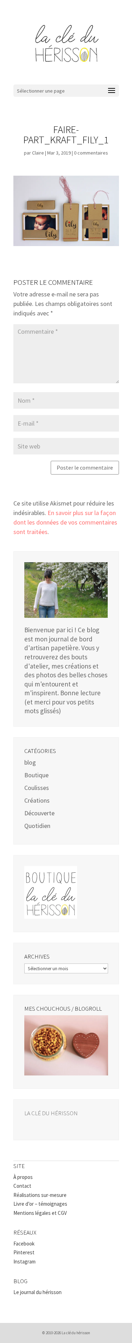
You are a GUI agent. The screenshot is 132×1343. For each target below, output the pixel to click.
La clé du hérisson (51, 1113)
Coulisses (36, 788)
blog (30, 762)
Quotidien (37, 826)
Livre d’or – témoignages (40, 1203)
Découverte (39, 813)
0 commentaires (91, 153)
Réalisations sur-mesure (40, 1195)
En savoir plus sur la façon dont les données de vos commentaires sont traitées (65, 522)
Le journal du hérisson (37, 1292)
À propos (23, 1177)
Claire (38, 153)
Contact (22, 1185)
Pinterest (23, 1252)
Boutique (36, 775)
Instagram (24, 1261)
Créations (37, 800)
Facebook (23, 1243)
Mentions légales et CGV (40, 1213)
